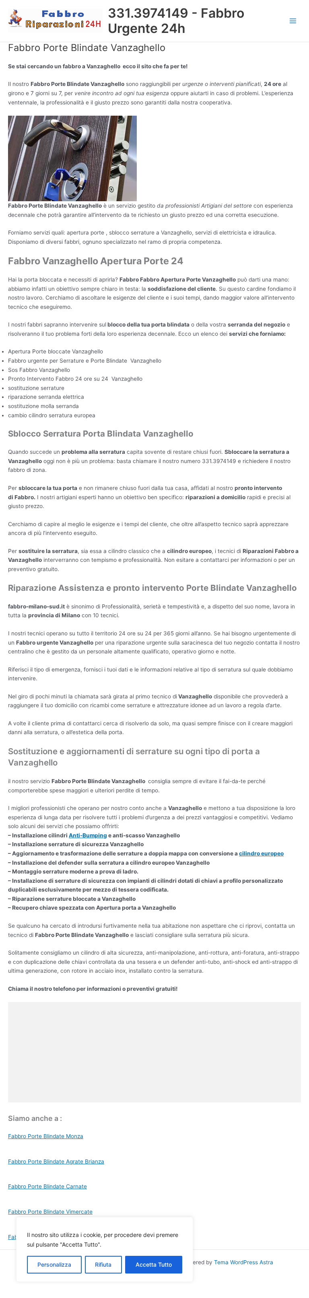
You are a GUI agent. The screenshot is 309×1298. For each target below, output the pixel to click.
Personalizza (54, 1264)
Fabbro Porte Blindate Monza (45, 1136)
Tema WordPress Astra (243, 1262)
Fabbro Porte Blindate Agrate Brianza (56, 1161)
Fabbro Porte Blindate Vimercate (50, 1211)
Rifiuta (103, 1264)
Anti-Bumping (88, 835)
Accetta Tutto (154, 1264)
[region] (104, 1249)
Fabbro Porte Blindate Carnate (47, 1186)
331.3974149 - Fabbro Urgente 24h (176, 20)
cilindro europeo (261, 853)
